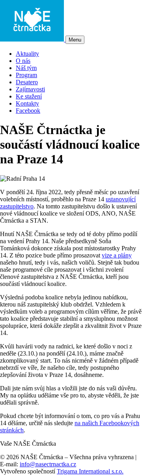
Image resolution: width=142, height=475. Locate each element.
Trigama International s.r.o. (90, 471)
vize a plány (117, 255)
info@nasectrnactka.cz (48, 464)
